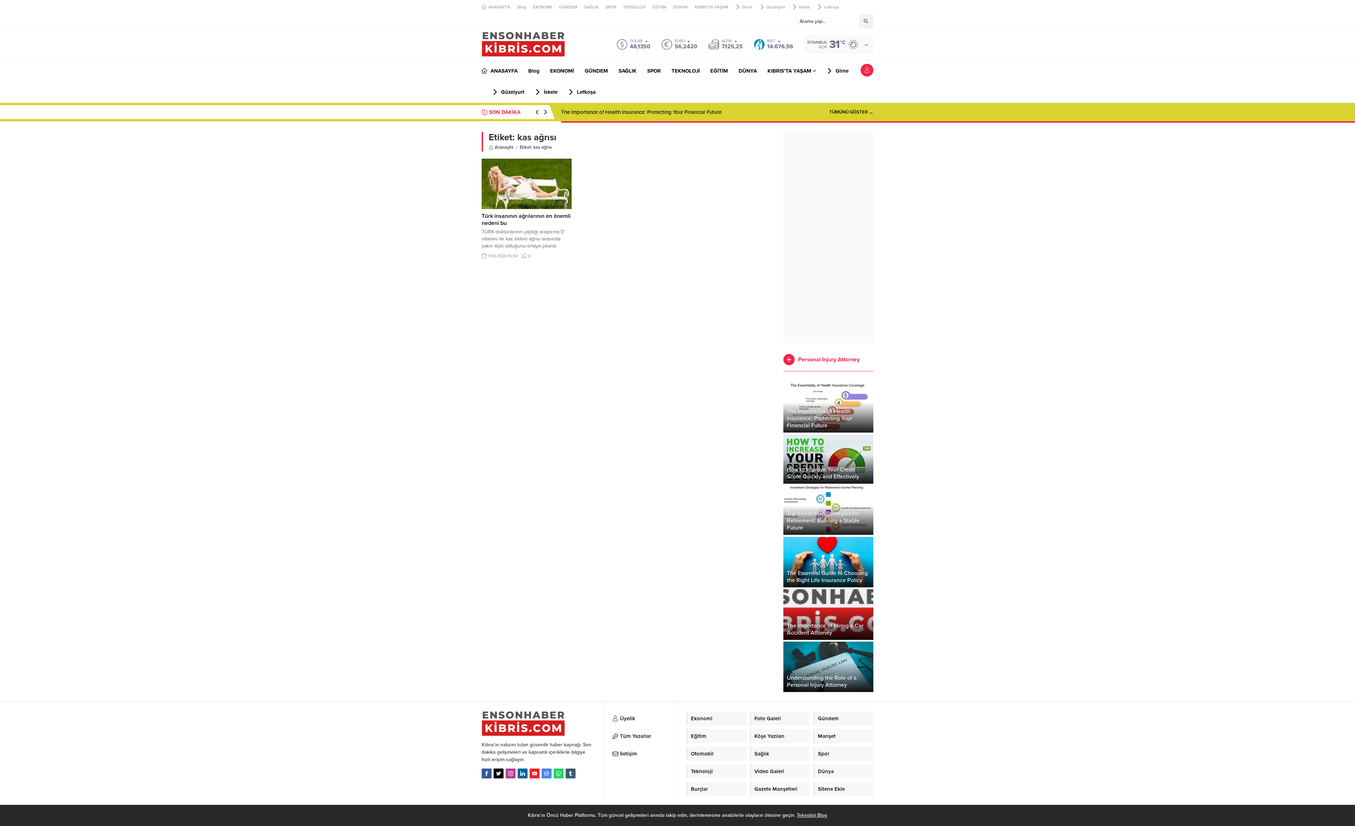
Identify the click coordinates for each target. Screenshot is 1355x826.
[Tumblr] (571, 773)
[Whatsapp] (559, 773)
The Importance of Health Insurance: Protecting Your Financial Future (641, 112)
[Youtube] (535, 773)
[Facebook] (487, 773)
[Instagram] (511, 773)
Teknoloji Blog (812, 815)
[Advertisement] (828, 237)
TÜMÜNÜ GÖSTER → (851, 112)
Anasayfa (504, 147)
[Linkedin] (523, 773)
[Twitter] (499, 773)
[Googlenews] (547, 773)
